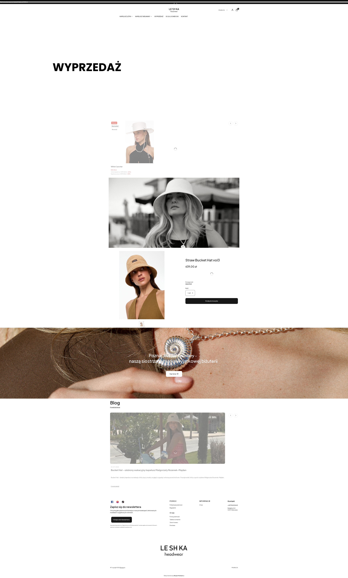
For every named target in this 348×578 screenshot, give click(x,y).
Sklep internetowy (173, 575)
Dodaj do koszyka (211, 301)
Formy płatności (175, 516)
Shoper (122, 567)
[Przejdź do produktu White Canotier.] (139, 142)
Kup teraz (173, 374)
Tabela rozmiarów (175, 519)
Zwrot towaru (174, 522)
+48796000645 (233, 505)
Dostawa (172, 525)
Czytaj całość (115, 486)
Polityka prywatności (176, 505)
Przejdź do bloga (115, 407)
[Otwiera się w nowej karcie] (112, 502)
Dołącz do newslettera (121, 520)
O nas (201, 505)
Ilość (187, 288)
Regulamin (173, 508)
